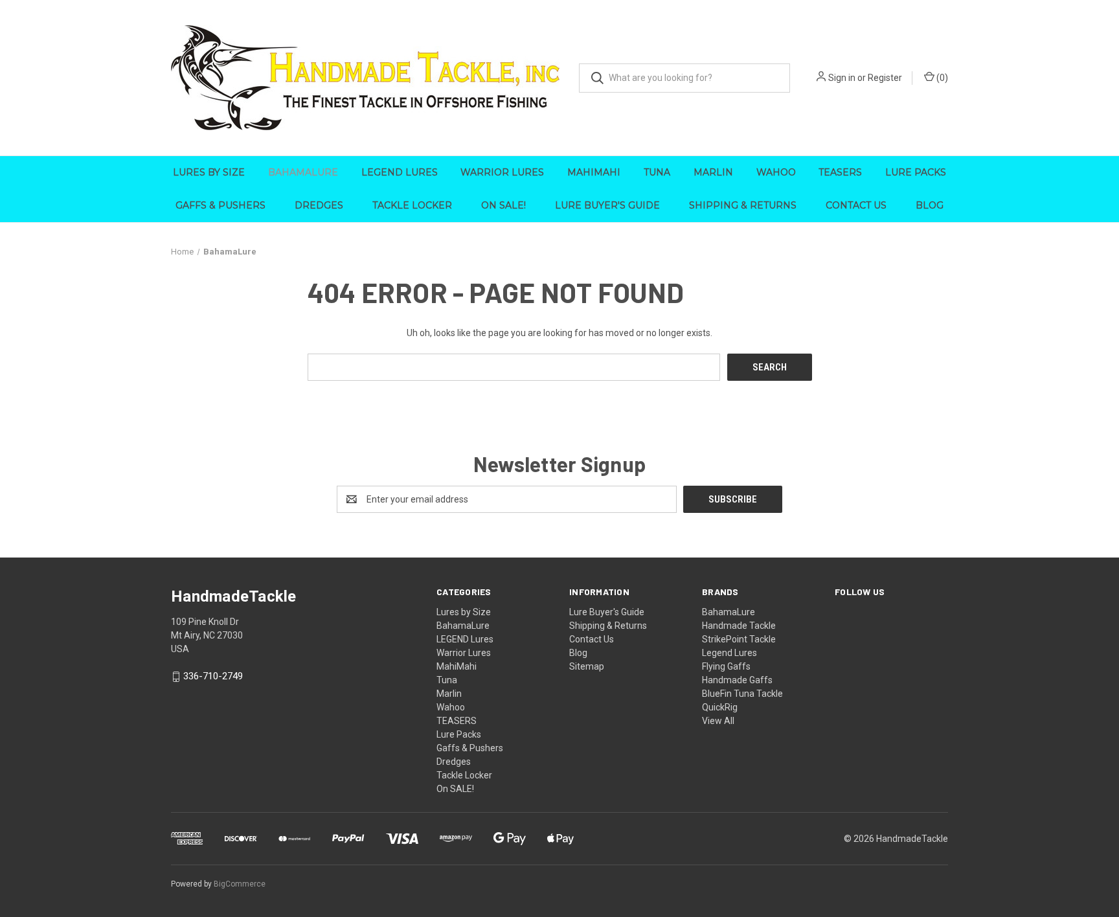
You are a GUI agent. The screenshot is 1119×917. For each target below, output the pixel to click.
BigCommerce (240, 884)
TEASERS (840, 172)
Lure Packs (915, 172)
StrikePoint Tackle (739, 639)
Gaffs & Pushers (220, 205)
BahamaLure (303, 172)
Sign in (841, 78)
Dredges (319, 205)
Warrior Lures (502, 172)
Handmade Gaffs (737, 680)
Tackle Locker (412, 205)
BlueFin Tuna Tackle (742, 693)
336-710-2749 (213, 677)
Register (885, 78)
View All (718, 721)
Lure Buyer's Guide (607, 205)
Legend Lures (729, 653)
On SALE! (503, 205)
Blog (930, 205)
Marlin (713, 172)
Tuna (657, 172)
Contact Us (856, 205)
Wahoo (776, 172)
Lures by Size (209, 172)
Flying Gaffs (726, 666)
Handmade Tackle (739, 625)
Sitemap (586, 666)
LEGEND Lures (399, 172)
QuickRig (720, 707)
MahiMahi (593, 172)
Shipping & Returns (743, 205)
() (941, 78)
